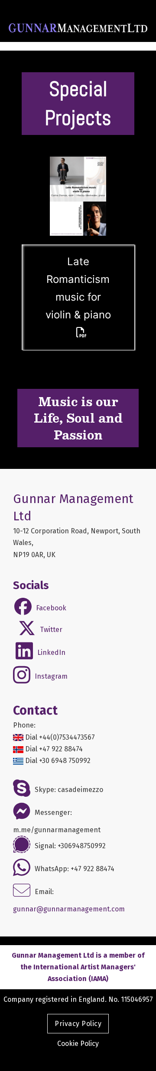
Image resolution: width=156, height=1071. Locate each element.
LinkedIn (51, 652)
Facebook (51, 608)
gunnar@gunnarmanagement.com (69, 909)
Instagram (51, 676)
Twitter (51, 629)
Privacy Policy (78, 1024)
